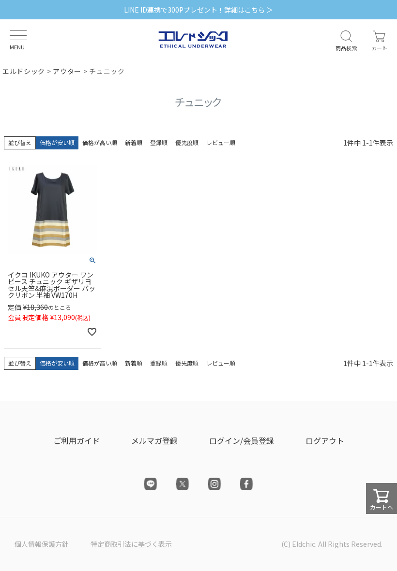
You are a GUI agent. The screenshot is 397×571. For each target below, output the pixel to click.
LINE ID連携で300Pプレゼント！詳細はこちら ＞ (198, 10)
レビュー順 (220, 142)
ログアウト (324, 440)
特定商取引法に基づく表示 (131, 544)
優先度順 (186, 142)
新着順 (133, 142)
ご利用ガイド (76, 440)
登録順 (159, 142)
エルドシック (23, 71)
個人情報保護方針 (42, 544)
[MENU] (18, 35)
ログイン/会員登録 (241, 440)
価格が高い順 (99, 142)
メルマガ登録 (154, 440)
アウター (67, 71)
